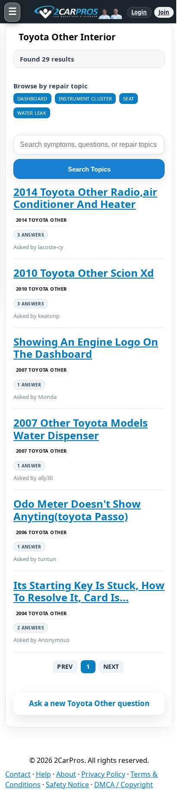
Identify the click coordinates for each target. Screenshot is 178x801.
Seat (128, 98)
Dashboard (32, 98)
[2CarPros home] (74, 12)
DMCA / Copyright (123, 784)
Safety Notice (67, 784)
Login (139, 12)
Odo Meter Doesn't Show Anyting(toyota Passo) (77, 510)
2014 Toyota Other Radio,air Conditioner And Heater (85, 198)
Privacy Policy (103, 774)
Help (43, 774)
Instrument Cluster (85, 98)
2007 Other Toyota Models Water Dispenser (80, 429)
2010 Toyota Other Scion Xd (83, 273)
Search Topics (89, 169)
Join (164, 12)
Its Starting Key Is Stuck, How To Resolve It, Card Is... (89, 591)
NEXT (111, 666)
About (66, 774)
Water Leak (31, 113)
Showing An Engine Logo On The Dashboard (85, 348)
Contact (18, 774)
